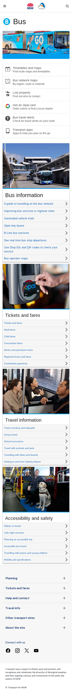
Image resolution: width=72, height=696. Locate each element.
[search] (67, 6)
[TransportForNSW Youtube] (36, 650)
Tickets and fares (17, 588)
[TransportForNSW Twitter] (26, 650)
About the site (15, 627)
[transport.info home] (36, 6)
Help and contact (17, 598)
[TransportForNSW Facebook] (8, 650)
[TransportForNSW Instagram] (17, 650)
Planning (11, 578)
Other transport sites (20, 618)
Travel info (12, 608)
